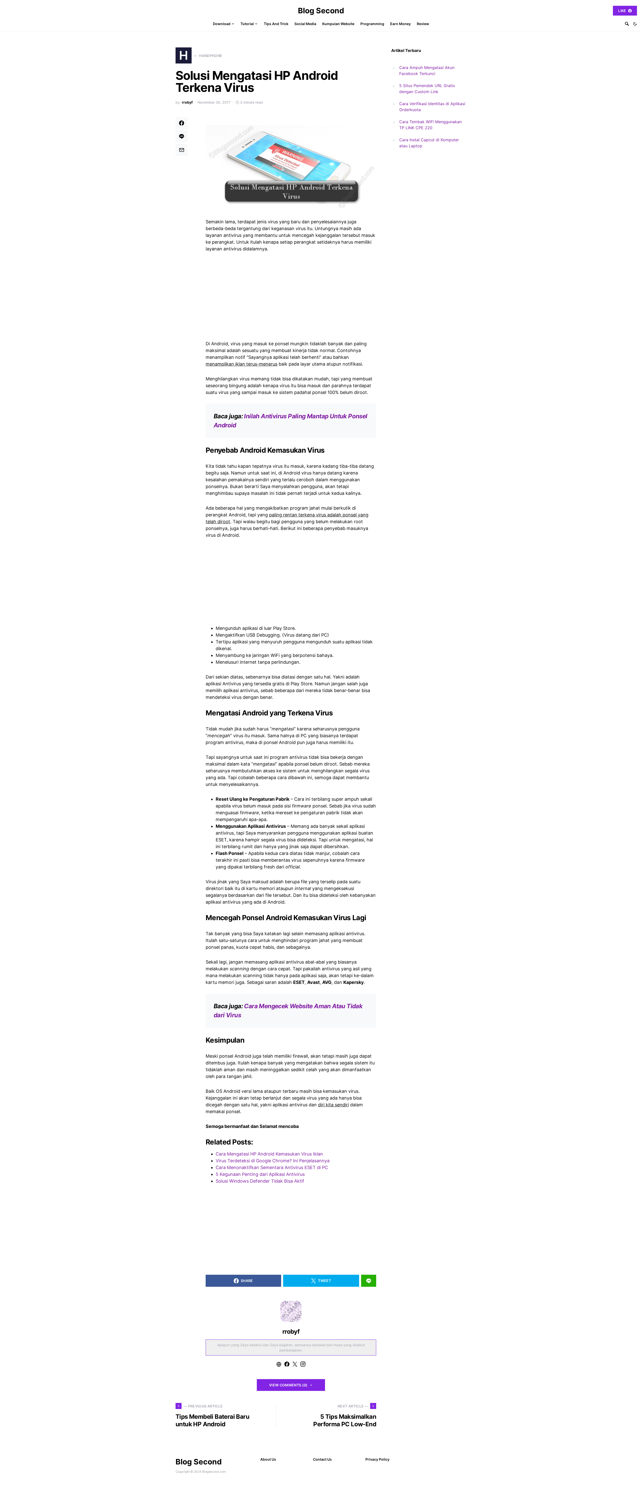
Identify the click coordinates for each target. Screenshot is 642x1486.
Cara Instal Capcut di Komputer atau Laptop (429, 142)
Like (622, 11)
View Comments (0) (288, 1385)
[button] (635, 24)
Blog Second (321, 10)
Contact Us (322, 1459)
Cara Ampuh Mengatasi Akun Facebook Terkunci (426, 70)
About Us (268, 1459)
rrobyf (187, 102)
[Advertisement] (291, 295)
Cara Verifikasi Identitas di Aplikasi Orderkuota (432, 106)
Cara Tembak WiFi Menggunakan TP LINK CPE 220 (430, 124)
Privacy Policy (377, 1459)
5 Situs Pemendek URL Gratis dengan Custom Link (427, 88)
